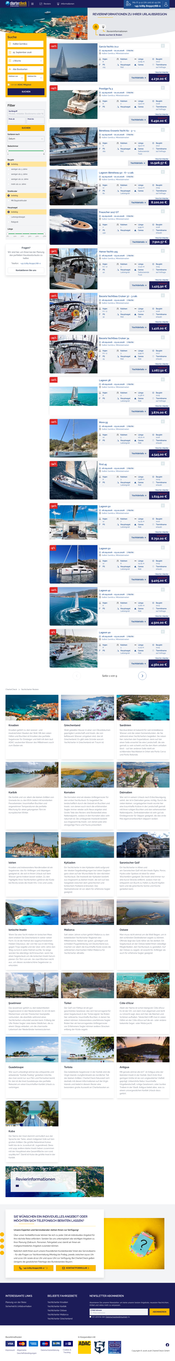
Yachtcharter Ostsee (57, 1310)
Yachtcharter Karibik (57, 1306)
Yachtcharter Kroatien (58, 1302)
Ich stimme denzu (111, 1317)
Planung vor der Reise (16, 1302)
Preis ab (12, 119)
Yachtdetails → (138, 78)
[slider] (7, 151)
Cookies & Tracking (67, 1351)
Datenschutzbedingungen (116, 1317)
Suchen (26, 91)
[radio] (26, 164)
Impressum (10, 1350)
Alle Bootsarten (20, 69)
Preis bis (31, 119)
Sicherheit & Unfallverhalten (19, 1306)
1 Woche (17, 61)
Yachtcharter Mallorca (58, 1314)
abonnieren (159, 1312)
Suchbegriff (13, 111)
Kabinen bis (32, 76)
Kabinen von (13, 76)
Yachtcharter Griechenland (60, 1318)
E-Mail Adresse (96, 1310)
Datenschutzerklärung (50, 1350)
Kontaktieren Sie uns (26, 270)
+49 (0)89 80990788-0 (30, 263)
